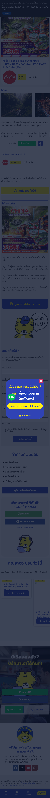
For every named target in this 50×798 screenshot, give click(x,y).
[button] (41, 381)
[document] (25, 399)
